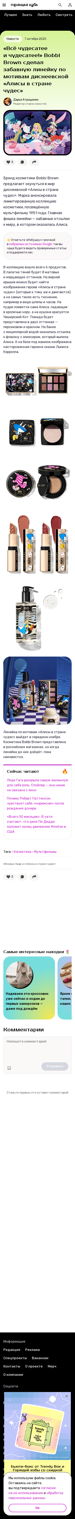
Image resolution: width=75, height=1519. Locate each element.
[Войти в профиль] (70, 5)
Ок (37, 1508)
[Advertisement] (34, 914)
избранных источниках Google (30, 244)
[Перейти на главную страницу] (24, 5)
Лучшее (10, 15)
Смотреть (64, 15)
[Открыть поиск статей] (60, 4)
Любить (44, 15)
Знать (27, 15)
